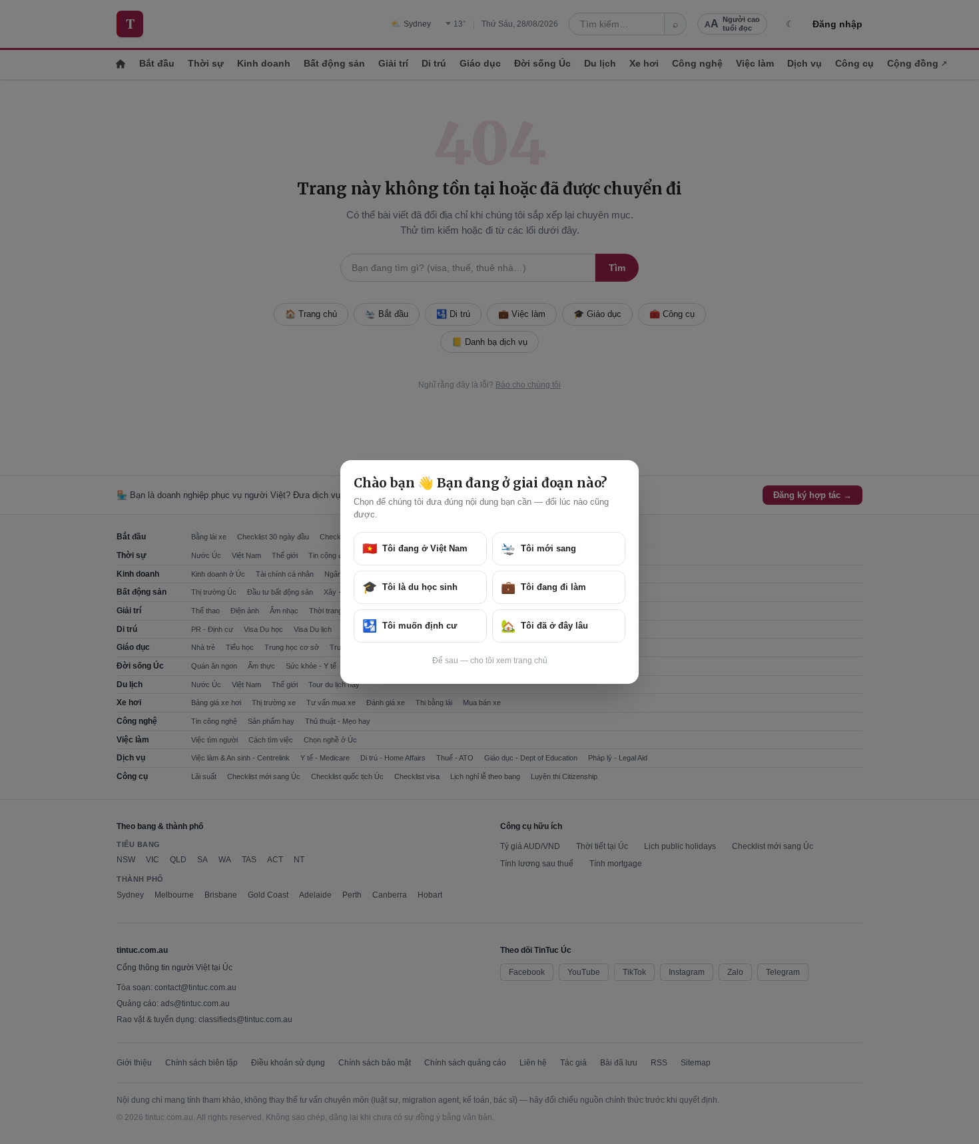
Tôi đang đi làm (543, 587)
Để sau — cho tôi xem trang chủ (489, 660)
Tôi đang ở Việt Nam (415, 548)
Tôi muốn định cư (409, 626)
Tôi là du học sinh (410, 587)
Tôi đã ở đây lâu (544, 626)
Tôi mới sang (538, 548)
